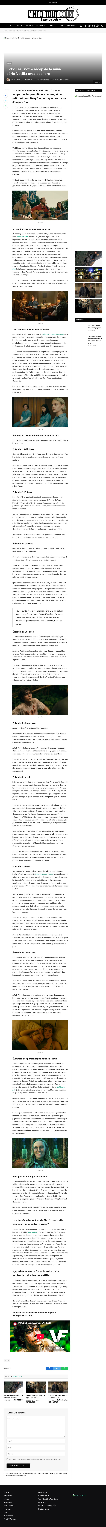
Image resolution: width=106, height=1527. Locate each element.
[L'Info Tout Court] (53, 14)
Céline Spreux (15, 79)
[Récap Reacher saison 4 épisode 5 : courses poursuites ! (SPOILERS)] (13, 1387)
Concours (79, 320)
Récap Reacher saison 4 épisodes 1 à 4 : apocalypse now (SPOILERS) (35, 1398)
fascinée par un (41, 874)
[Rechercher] (81, 26)
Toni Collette (22, 237)
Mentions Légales (44, 1509)
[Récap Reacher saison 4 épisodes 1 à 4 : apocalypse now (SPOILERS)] (36, 1387)
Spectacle (71, 26)
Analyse (6, 1492)
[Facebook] (6, 95)
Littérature (41, 26)
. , (32, 1232)
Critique (6, 1499)
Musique (52, 26)
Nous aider (53, 2)
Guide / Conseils (9, 1506)
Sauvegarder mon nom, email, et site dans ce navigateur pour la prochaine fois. (35, 1459)
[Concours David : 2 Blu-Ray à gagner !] (80, 328)
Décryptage (8, 1502)
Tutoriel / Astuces (10, 1519)
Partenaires (42, 1502)
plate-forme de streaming (53, 334)
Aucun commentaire (43, 79)
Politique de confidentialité (47, 1506)
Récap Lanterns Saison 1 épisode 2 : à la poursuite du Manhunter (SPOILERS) (58, 1398)
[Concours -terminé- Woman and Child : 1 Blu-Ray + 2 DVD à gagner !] (80, 339)
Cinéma (19, 26)
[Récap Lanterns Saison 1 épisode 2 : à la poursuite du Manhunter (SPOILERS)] (58, 1387)
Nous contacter (43, 1496)
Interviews (7, 1509)
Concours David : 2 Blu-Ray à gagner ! (94, 327)
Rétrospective (8, 1516)
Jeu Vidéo (29, 26)
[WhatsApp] (6, 106)
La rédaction (42, 1492)
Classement (8, 1496)
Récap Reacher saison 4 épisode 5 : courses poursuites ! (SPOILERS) (13, 1397)
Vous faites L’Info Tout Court (48, 1499)
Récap (6, 1512)
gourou (50, 874)
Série (62, 26)
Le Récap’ (9, 26)
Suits (14, 269)
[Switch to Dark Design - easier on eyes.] (102, 26)
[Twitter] (6, 101)
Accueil (6, 31)
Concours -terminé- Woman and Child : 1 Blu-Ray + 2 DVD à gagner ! (95, 340)
